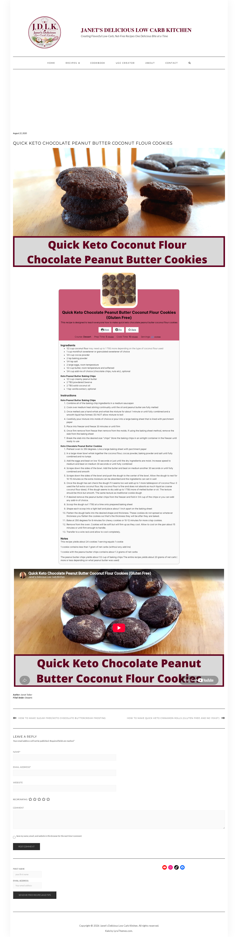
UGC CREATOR (125, 63)
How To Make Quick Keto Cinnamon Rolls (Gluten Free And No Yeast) (173, 718)
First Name (19, 869)
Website (18, 782)
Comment (18, 807)
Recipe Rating (20, 799)
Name (16, 752)
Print (106, 329)
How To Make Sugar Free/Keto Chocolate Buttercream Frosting (62, 718)
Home (51, 63)
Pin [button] (120, 329)
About (150, 63)
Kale (107, 930)
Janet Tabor (26, 694)
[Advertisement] (119, 97)
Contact (171, 63)
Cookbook (97, 63)
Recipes (72, 63)
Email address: (21, 880)
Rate (133, 329)
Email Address (22, 767)
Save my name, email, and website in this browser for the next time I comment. (49, 836)
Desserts (28, 697)
